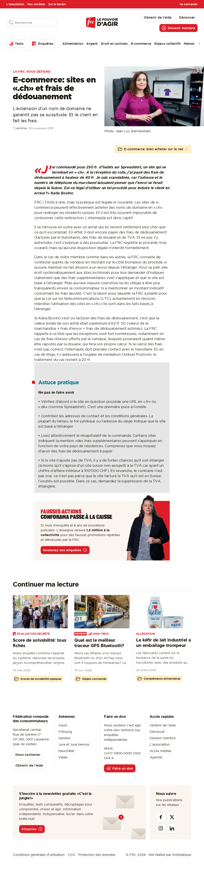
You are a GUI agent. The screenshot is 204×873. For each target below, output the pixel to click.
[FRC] (102, 22)
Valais (63, 757)
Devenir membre (163, 738)
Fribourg (65, 731)
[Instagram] (161, 828)
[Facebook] (161, 817)
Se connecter (189, 4)
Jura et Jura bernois (73, 744)
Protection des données (96, 854)
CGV (71, 854)
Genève (64, 738)
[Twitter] (172, 817)
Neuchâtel (66, 751)
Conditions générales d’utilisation (39, 854)
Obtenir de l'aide (163, 725)
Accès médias (160, 751)
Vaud (62, 725)
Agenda (156, 757)
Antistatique (181, 854)
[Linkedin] (172, 828)
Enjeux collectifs (167, 43)
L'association (15, 4)
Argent (92, 43)
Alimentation (72, 43)
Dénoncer (157, 731)
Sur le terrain (57, 4)
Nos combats (36, 4)
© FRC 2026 (136, 854)
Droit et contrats (114, 43)
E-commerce (141, 43)
